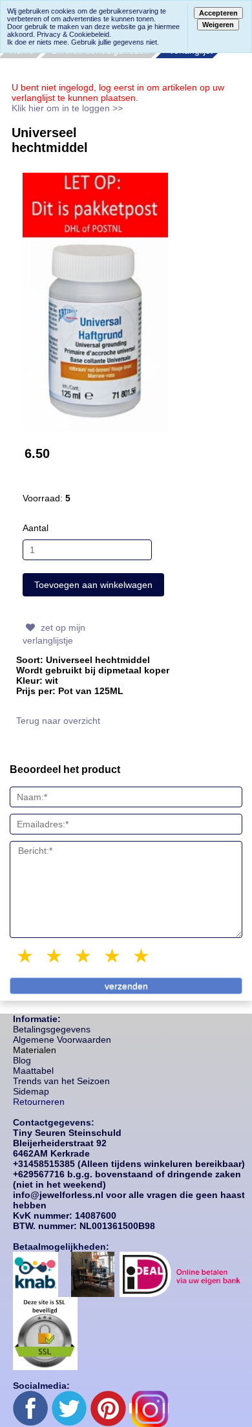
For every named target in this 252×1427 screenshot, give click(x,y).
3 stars (84, 955)
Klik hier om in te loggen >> (67, 108)
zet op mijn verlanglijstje (54, 634)
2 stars (55, 955)
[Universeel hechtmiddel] (95, 301)
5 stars (142, 955)
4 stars (113, 955)
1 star (26, 955)
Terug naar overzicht (58, 720)
